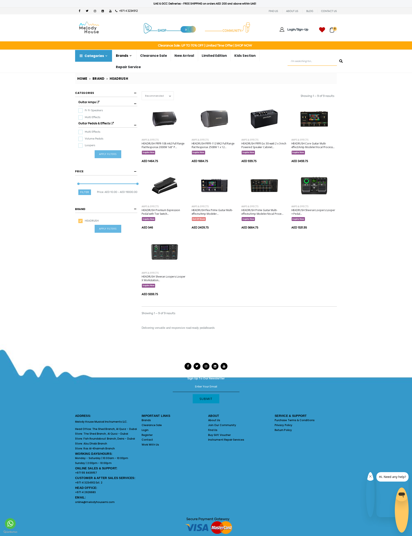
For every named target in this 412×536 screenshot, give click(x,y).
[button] (333, 28)
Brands (146, 420)
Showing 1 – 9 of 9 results (317, 96)
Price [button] (79, 170)
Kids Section (245, 55)
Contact (147, 439)
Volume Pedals (94, 137)
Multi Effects (92, 116)
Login (145, 430)
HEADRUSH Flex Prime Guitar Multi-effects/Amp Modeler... (212, 212)
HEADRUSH (92, 219)
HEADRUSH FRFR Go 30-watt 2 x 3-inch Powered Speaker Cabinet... (263, 145)
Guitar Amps (85, 102)
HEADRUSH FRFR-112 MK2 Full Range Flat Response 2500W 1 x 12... (213, 145)
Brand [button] (80, 207)
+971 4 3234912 (127, 11)
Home (82, 78)
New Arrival (184, 55)
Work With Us (150, 444)
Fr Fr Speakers (94, 109)
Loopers (90, 144)
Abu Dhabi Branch (95, 443)
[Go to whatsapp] (10, 523)
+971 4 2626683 (85, 492)
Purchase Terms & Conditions (295, 420)
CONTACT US (329, 11)
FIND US (273, 11)
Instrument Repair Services (226, 439)
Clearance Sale (153, 55)
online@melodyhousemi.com (95, 502)
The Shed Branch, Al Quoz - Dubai (114, 429)
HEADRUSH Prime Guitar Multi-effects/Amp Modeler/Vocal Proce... (262, 212)
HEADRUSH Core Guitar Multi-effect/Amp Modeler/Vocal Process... (313, 145)
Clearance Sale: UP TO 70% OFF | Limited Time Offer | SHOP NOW (205, 45)
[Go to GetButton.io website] (10, 531)
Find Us (212, 430)
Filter (84, 190)
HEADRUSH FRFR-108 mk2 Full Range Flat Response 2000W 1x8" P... (163, 145)
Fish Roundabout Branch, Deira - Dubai (109, 438)
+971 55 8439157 (86, 472)
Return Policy (283, 430)
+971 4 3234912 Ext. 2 (88, 482)
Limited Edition (214, 55)
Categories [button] (84, 93)
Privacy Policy (283, 425)
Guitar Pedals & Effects (90, 122)
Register (147, 435)
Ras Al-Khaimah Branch (99, 448)
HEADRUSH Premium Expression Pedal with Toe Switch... (161, 212)
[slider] (78, 182)
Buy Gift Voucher (219, 435)
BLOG (309, 11)
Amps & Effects (150, 139)
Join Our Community (222, 425)
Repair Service (128, 67)
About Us (214, 420)
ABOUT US (292, 11)
